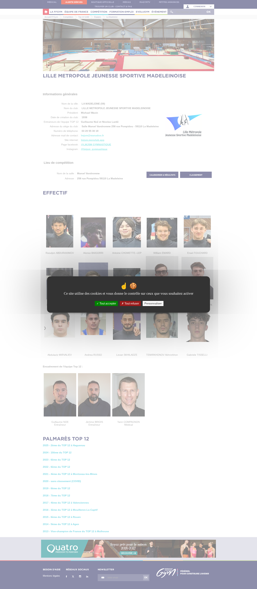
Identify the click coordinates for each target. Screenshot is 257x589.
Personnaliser (153, 303)
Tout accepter (107, 303)
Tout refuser (131, 303)
